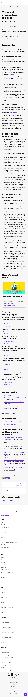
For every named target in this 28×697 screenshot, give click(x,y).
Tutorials (3, 592)
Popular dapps (8, 408)
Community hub (4, 620)
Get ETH (3, 562)
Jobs (14, 684)
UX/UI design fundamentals (7, 607)
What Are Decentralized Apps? (12, 406)
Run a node (3, 539)
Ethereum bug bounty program (7, 632)
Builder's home (4, 589)
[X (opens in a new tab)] (16, 674)
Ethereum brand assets (14, 679)
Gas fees (3, 537)
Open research (4, 660)
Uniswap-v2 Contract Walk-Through (13, 437)
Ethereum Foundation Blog (7, 637)
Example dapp (8, 326)
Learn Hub (3, 522)
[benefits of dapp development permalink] (1, 135)
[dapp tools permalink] (1, 313)
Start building (4, 597)
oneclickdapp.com (9, 341)
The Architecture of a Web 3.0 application (15, 397)
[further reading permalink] (1, 392)
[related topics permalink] (1, 418)
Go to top (15, 511)
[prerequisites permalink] (1, 45)
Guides (2, 557)
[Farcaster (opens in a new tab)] (12, 674)
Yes (6, 500)
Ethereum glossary (5, 549)
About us (14, 677)
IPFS (12, 74)
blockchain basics (8, 49)
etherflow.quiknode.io (9, 353)
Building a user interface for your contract (14, 445)
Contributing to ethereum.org (7, 627)
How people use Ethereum (7, 547)
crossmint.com (8, 382)
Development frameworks (10, 424)
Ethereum (11, 34)
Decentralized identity (5, 577)
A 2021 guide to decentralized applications (15, 402)
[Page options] (9, 21)
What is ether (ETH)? (5, 527)
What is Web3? (4, 532)
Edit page (13, 21)
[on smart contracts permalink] (1, 105)
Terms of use (14, 688)
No (13, 500)
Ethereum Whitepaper (5, 650)
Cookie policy (14, 691)
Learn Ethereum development (7, 599)
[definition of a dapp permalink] (1, 56)
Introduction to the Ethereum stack (12, 421)
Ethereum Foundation (5, 634)
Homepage (7, 364)
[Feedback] (25, 694)
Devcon (3, 642)
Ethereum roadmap (5, 652)
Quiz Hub (3, 544)
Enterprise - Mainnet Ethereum (8, 609)
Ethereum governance (6, 665)
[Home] (1, 2)
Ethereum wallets (4, 529)
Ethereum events (4, 625)
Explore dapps (7, 395)
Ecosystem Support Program (7, 639)
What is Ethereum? (5, 524)
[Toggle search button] (23, 2)
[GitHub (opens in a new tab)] (9, 674)
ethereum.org (5, 515)
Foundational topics (5, 604)
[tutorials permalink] (1, 432)
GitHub (6, 323)
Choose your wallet (5, 559)
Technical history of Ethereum (7, 657)
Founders (3, 612)
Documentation (8, 367)
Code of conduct (14, 682)
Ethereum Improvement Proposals (8, 662)
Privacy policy (14, 686)
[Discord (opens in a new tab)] (19, 674)
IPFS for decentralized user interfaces (13, 467)
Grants (2, 602)
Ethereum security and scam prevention (9, 542)
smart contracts (13, 112)
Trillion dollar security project (7, 670)
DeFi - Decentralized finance (7, 572)
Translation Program (5, 630)
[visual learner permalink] (1, 276)
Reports (2, 667)
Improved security (5, 655)
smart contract (11, 33)
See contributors (15, 477)
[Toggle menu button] (26, 2)
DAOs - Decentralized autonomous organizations (11, 574)
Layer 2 (2, 582)
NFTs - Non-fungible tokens (7, 569)
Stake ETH (3, 579)
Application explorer (5, 564)
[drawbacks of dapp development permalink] (1, 195)
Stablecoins (3, 567)
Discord (6, 387)
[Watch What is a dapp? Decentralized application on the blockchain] (14, 288)
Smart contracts (4, 534)
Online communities (5, 622)
